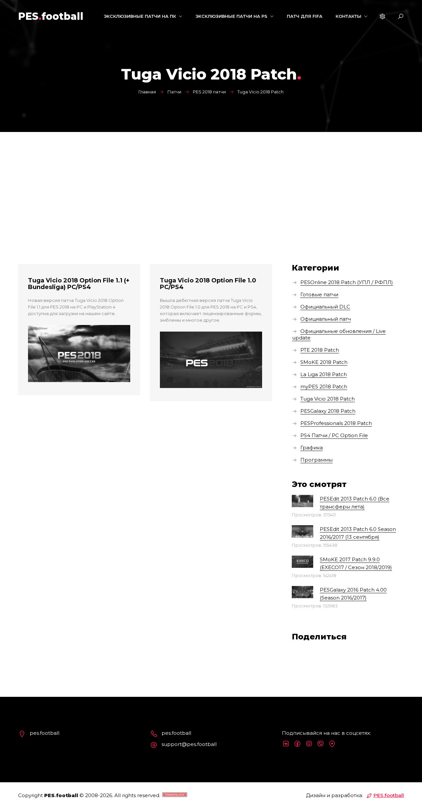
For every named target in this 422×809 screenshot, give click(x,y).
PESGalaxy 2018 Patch (327, 411)
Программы (316, 460)
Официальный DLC (325, 307)
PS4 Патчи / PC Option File (334, 435)
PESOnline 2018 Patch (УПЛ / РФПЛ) (346, 282)
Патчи (174, 91)
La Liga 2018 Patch (323, 374)
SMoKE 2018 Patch (323, 362)
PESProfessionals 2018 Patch (336, 423)
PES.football (389, 795)
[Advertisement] (211, 181)
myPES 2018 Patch (323, 386)
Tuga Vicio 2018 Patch (327, 399)
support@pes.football (189, 744)
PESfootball (50, 16)
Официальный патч (325, 319)
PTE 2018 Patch (319, 350)
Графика (311, 447)
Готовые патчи (319, 294)
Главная (147, 91)
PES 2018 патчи (209, 91)
